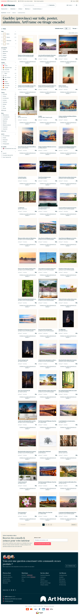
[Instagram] (9, 590)
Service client (44, 573)
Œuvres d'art (4, 9)
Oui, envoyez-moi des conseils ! (42, 543)
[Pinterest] (11, 590)
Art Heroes (62, 573)
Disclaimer (30, 606)
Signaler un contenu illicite (38, 606)
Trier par (74, 28)
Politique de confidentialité (49, 606)
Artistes (20, 9)
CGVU (26, 606)
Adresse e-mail (37, 537)
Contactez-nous (71, 565)
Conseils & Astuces (37, 9)
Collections (12, 9)
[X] (15, 590)
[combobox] (35, 5)
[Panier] (76, 5)
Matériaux (27, 9)
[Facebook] (13, 590)
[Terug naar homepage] (8, 5)
